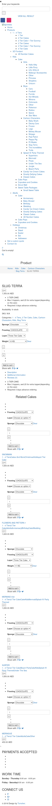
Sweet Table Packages (27, 187)
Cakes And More (18, 457)
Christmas (22, 227)
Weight (5, 341)
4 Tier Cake (23, 48)
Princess (32, 78)
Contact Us (12, 243)
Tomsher (21, 803)
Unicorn (32, 83)
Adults (15, 193)
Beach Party (34, 168)
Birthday (26, 203)
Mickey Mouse (35, 131)
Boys (25, 86)
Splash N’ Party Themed (33, 152)
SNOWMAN (7, 454)
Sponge (5, 324)
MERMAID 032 (8, 596)
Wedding (27, 206)
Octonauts (33, 102)
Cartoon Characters (31, 118)
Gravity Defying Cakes (32, 174)
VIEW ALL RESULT (26, 16)
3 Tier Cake (27, 317)
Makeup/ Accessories (38, 72)
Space (31, 112)
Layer (4, 335)
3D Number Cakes (26, 54)
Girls (25, 62)
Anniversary (28, 198)
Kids (14, 56)
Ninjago (32, 134)
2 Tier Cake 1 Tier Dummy (29, 40)
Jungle (31, 166)
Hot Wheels (33, 96)
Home (9, 27)
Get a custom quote (15, 241)
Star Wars (33, 115)
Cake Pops (22, 179)
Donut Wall (22, 185)
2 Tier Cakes (23, 38)
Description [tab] (12, 372)
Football (32, 91)
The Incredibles (35, 147)
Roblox (32, 110)
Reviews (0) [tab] (12, 377)
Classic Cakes (29, 176)
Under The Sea (35, 163)
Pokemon (33, 107)
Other (31, 75)
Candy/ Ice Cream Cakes (34, 171)
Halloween (22, 238)
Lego (31, 128)
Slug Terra (33, 144)
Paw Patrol (33, 136)
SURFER (6, 665)
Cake (20, 59)
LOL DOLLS (34, 70)
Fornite (32, 94)
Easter (20, 233)
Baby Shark (33, 120)
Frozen (32, 126)
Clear (29, 341)
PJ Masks (33, 142)
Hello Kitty (33, 64)
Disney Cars (34, 123)
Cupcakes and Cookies (27, 182)
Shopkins (32, 80)
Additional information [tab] (16, 375)
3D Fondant (18, 51)
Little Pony (33, 67)
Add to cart (8, 365)
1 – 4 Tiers (17, 32)
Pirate (31, 160)
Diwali (20, 230)
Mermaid (32, 158)
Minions (32, 99)
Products (11, 30)
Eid (19, 235)
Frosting (6, 330)
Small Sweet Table (31, 190)
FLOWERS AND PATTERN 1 (14, 522)
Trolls (31, 150)
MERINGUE (7, 733)
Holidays (16, 225)
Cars (31, 88)
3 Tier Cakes (23, 43)
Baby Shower (29, 201)
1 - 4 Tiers (16, 317)
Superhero (33, 155)
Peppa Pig (33, 139)
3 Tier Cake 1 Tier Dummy (29, 46)
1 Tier (20, 35)
